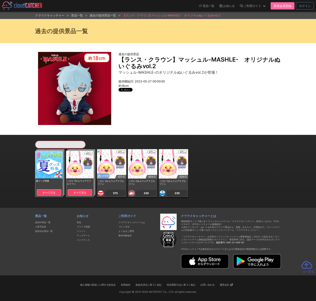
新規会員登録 (282, 6)
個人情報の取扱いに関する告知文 (98, 284)
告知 (79, 222)
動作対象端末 (125, 235)
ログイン (305, 6)
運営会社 (225, 284)
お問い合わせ (207, 284)
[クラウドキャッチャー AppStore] (205, 267)
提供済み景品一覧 (44, 231)
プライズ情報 (83, 226)
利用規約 (125, 284)
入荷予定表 (40, 226)
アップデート (83, 235)
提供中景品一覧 (42, 222)
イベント (81, 231)
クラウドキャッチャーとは (131, 222)
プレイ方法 (123, 226)
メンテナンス (83, 239)
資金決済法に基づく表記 (149, 284)
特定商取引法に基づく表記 (181, 284)
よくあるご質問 (126, 231)
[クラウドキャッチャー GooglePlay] (257, 267)
